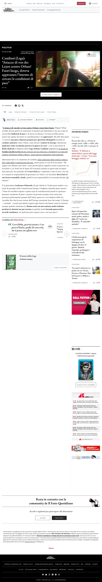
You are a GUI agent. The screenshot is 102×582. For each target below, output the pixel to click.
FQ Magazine (47, 3)
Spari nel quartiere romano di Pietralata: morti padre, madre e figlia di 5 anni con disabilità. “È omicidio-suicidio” (81, 217)
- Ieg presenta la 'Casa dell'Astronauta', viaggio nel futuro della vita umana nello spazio (85, 401)
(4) (14, 236)
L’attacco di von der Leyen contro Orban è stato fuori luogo (28, 128)
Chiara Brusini (77, 201)
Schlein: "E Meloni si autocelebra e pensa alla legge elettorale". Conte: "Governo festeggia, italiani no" (84, 154)
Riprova (51, 548)
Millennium (40, 3)
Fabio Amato (76, 203)
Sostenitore (12, 234)
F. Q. (4, 87)
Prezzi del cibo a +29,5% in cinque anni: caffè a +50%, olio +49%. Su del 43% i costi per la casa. (85, 144)
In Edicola (29, 3)
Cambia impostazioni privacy (44, 564)
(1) (33, 87)
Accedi (43, 518)
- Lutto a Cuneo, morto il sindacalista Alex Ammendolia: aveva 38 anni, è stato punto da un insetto (86, 423)
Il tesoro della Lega (28, 256)
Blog (34, 3)
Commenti (7, 105)
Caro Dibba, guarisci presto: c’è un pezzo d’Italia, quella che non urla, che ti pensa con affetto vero (28, 227)
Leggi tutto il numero (86, 385)
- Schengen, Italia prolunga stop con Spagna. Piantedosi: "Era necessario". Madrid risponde (85, 407)
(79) (99, 259)
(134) (98, 202)
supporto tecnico (30, 542)
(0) (99, 282)
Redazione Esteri (78, 259)
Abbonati (81, 3)
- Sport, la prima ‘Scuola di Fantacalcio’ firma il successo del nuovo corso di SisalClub (85, 434)
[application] (68, 69)
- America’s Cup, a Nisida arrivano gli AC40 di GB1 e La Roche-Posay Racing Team (85, 412)
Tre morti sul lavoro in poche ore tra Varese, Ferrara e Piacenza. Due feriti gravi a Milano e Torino (81, 273)
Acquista (60, 267)
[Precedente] (4, 234)
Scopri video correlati (51, 94)
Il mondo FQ (59, 3)
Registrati (59, 518)
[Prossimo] (66, 234)
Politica (7, 47)
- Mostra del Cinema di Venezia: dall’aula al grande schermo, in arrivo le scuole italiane (85, 417)
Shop (53, 3)
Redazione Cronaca (79, 228)
